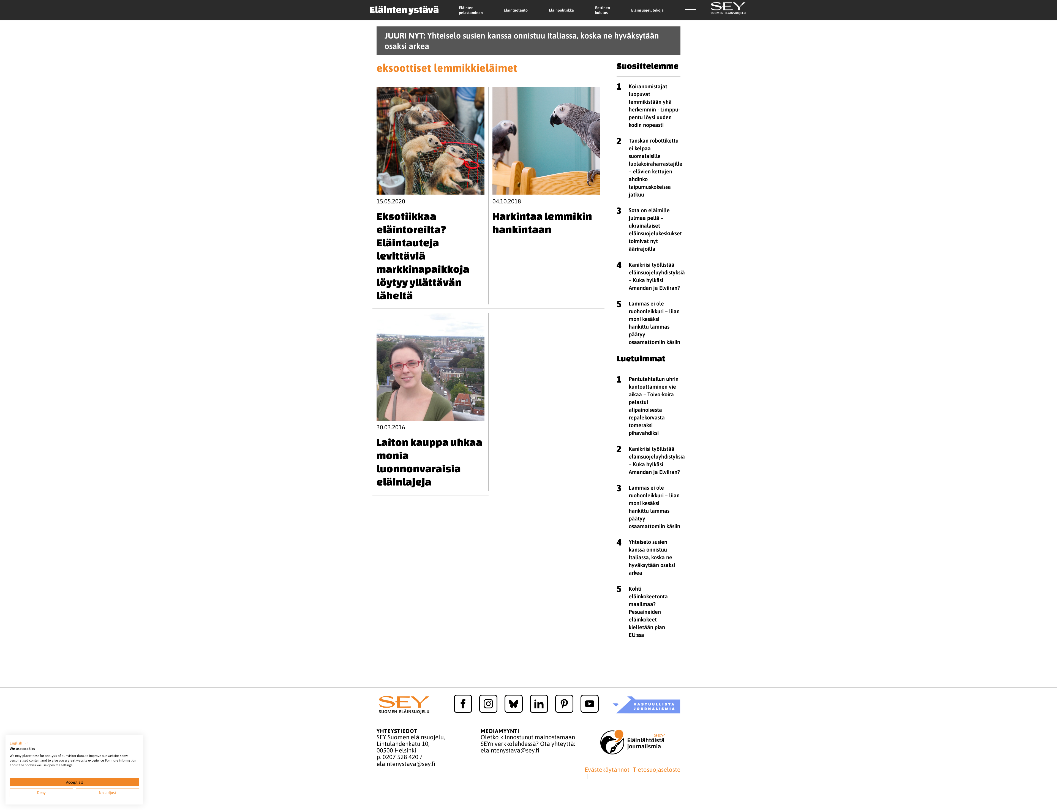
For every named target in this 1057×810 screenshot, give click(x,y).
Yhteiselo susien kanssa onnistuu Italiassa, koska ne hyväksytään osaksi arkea (652, 557)
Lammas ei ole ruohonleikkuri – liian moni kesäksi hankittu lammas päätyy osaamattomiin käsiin (654, 322)
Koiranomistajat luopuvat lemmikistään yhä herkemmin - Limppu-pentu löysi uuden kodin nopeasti (654, 105)
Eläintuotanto (516, 10)
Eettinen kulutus (602, 10)
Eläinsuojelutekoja (647, 10)
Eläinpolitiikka (561, 10)
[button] (19, 743)
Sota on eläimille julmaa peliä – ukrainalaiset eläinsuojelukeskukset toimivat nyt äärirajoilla (655, 229)
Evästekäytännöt (607, 769)
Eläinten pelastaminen (471, 10)
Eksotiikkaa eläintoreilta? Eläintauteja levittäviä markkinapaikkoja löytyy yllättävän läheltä (423, 255)
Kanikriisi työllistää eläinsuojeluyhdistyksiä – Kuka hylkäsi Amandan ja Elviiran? (657, 276)
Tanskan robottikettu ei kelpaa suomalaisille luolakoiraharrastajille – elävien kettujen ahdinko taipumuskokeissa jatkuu (655, 167)
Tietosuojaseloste (656, 769)
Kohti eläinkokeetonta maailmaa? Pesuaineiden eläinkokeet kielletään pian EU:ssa (648, 611)
